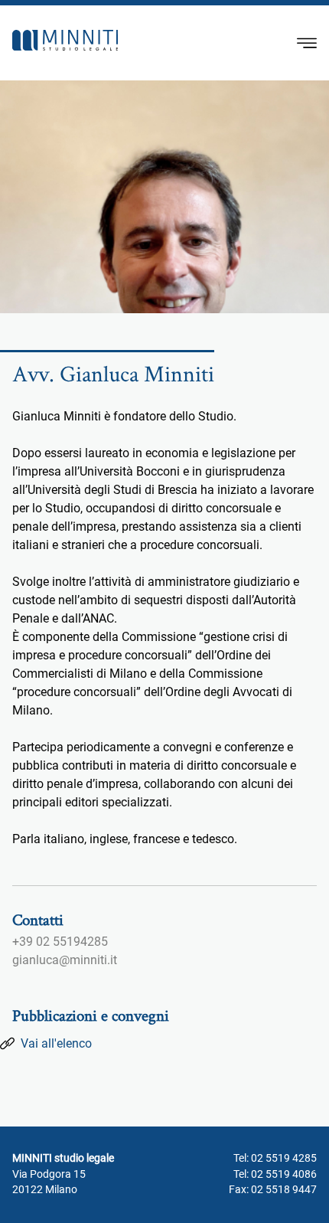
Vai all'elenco (56, 1043)
